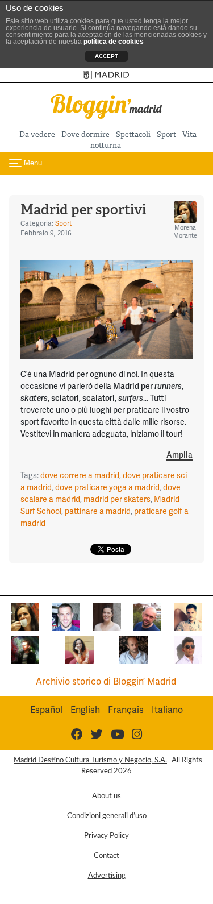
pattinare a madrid (98, 511)
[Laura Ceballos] (107, 616)
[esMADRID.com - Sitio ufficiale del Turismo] (106, 75)
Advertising (107, 875)
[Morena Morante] (25, 616)
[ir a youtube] (117, 734)
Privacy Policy (106, 835)
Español (46, 710)
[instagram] (137, 734)
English (85, 710)
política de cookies (113, 41)
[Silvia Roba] (79, 649)
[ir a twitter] (97, 734)
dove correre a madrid (79, 475)
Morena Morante (185, 231)
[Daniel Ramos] (188, 616)
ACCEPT (106, 56)
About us (106, 796)
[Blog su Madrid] (107, 105)
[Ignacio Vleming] (25, 649)
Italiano (167, 710)
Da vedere (37, 134)
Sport (166, 134)
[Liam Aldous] (66, 616)
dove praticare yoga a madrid (107, 487)
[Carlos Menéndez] (147, 616)
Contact (106, 855)
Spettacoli (133, 134)
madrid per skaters (117, 499)
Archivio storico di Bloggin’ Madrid (106, 681)
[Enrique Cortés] (188, 649)
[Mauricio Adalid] (133, 649)
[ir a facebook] (77, 734)
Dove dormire (85, 134)
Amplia (179, 455)
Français (126, 710)
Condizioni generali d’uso (107, 815)
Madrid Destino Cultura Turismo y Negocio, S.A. (90, 760)
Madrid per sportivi (83, 209)
